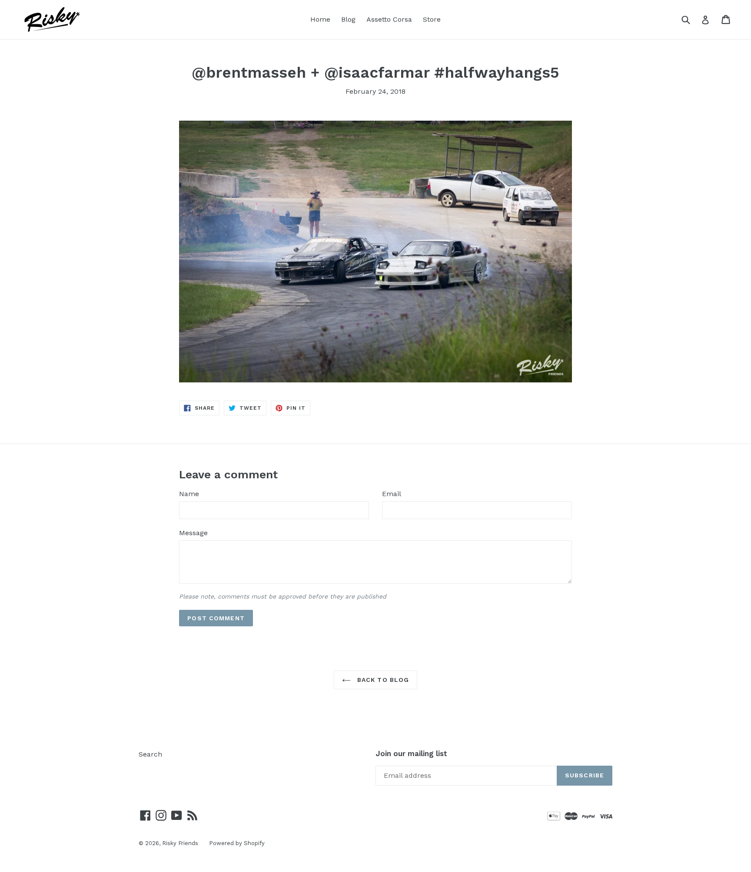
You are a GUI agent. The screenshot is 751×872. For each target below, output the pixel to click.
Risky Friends (180, 843)
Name (189, 494)
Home (320, 19)
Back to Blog (382, 679)
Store (432, 19)
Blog (348, 19)
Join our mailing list (411, 753)
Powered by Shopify (237, 843)
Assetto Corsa (389, 19)
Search (150, 754)
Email (391, 494)
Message (193, 533)
